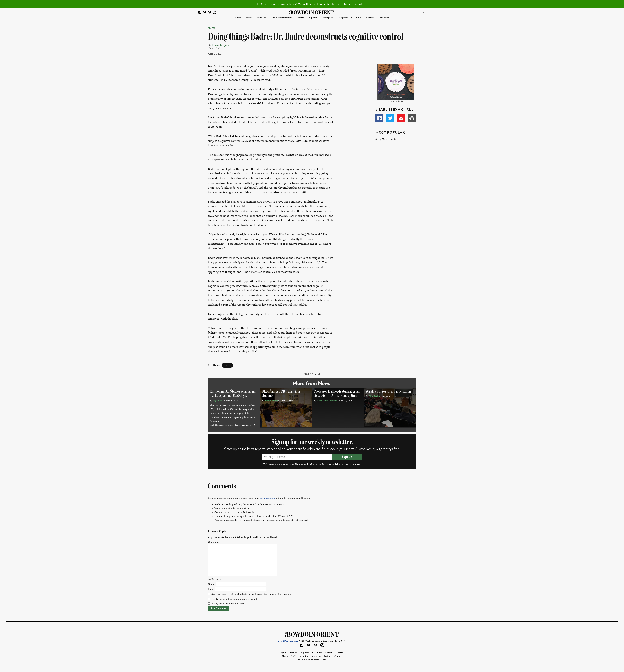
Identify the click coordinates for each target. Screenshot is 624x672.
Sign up (347, 457)
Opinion (313, 17)
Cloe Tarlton (375, 396)
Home (238, 17)
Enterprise (328, 17)
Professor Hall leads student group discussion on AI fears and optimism (337, 393)
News (249, 17)
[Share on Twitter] (390, 118)
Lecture (227, 365)
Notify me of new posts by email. (228, 603)
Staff (293, 656)
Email (211, 589)
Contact (370, 17)
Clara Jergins (220, 45)
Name (211, 584)
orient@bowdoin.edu (288, 641)
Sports (300, 17)
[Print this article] (412, 118)
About (358, 17)
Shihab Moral (271, 400)
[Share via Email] (401, 118)
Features (261, 17)
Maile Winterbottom (327, 400)
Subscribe (303, 656)
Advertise (384, 17)
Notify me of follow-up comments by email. (234, 599)
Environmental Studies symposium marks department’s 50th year (232, 393)
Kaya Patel (218, 400)
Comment (214, 542)
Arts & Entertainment (281, 17)
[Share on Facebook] (379, 118)
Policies (328, 656)
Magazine (343, 17)
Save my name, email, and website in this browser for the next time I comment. (253, 594)
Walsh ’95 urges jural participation (388, 391)
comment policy (268, 498)
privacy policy (345, 464)
